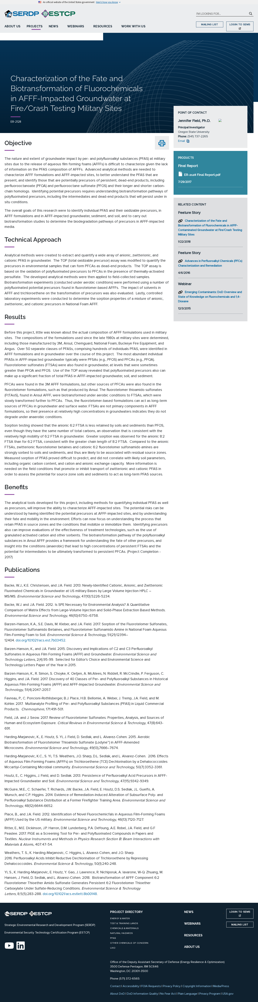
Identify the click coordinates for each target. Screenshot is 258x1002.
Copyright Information (197, 986)
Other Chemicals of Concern (129, 943)
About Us (13, 26)
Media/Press (221, 986)
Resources (102, 26)
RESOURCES (193, 935)
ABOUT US (192, 947)
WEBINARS (192, 923)
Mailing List (209, 24)
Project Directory (126, 912)
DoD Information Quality (142, 994)
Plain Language (187, 994)
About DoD (117, 994)
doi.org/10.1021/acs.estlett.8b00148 (70, 894)
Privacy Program (209, 994)
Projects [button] (35, 26)
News (53, 26)
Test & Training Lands (124, 923)
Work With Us (133, 26)
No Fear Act (168, 994)
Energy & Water (120, 918)
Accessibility (131, 986)
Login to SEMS (239, 24)
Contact (115, 986)
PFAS (113, 938)
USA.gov (227, 994)
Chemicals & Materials (124, 928)
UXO (112, 948)
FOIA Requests (151, 986)
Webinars (75, 26)
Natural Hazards (121, 933)
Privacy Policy (172, 986)
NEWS (188, 912)
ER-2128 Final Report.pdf (202, 175)
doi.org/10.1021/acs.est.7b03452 (40, 640)
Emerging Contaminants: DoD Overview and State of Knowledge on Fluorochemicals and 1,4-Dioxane (210, 296)
